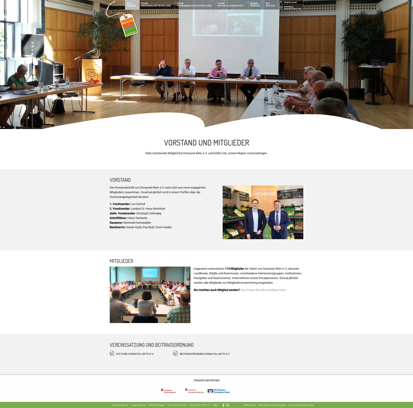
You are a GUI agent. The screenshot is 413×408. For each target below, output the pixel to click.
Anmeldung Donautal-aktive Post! (292, 7)
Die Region (270, 4)
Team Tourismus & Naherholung (194, 4)
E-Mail (215, 405)
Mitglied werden (290, 2)
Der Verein (131, 4)
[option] (206, 64)
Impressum (250, 405)
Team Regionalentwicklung (156, 4)
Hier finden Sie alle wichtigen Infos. (263, 290)
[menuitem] (132, 5)
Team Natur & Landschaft (231, 4)
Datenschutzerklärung (272, 405)
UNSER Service (255, 4)
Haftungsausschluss (301, 405)
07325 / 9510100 (179, 405)
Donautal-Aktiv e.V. (125, 19)
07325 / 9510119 (201, 405)
